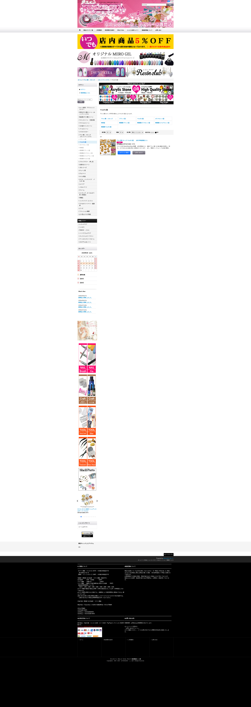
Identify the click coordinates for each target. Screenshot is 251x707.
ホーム (81, 639)
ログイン (83, 89)
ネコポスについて (84, 572)
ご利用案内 (130, 639)
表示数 (104, 132)
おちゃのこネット (168, 558)
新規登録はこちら (85, 93)
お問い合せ (154, 639)
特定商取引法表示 (108, 639)
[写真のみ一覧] (153, 132)
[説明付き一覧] (157, 132)
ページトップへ (169, 554)
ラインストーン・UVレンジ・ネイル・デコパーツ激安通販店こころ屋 (125, 659)
